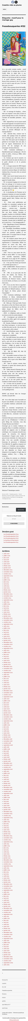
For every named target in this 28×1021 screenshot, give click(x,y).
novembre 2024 (8, 596)
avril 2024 (6, 610)
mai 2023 (6, 632)
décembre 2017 (8, 763)
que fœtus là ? (6, 1004)
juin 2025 (6, 582)
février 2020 (7, 711)
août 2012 (6, 892)
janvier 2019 (7, 737)
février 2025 (7, 590)
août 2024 (6, 602)
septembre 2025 (8, 576)
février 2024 (7, 614)
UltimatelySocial (14, 1020)
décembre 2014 (8, 835)
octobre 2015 (7, 815)
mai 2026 (6, 559)
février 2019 (7, 735)
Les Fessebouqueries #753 (11, 536)
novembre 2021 (8, 668)
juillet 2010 (7, 942)
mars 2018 (6, 757)
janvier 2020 (7, 713)
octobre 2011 (7, 912)
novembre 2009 (8, 958)
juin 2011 (6, 920)
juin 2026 (6, 557)
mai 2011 (6, 922)
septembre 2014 (8, 842)
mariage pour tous (6, 498)
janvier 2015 (7, 833)
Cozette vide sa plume (12, 5)
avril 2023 (6, 634)
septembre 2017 (8, 769)
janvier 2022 (7, 664)
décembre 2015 (8, 811)
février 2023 (7, 638)
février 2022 (7, 662)
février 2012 (7, 904)
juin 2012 (6, 896)
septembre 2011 (8, 914)
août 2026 (6, 553)
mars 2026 (7, 563)
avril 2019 (6, 731)
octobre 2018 (7, 743)
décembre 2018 (8, 739)
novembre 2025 (8, 571)
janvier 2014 (7, 858)
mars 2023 (7, 636)
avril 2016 (6, 803)
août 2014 (6, 844)
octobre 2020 (7, 694)
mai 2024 (6, 608)
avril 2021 (6, 682)
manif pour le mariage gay (16, 497)
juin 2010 (6, 944)
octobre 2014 (7, 840)
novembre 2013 (8, 862)
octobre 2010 (7, 936)
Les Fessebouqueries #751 (11, 542)
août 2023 (6, 626)
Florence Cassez (11, 495)
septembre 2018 (8, 745)
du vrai (4, 987)
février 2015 (7, 831)
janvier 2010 (7, 954)
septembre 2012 (8, 890)
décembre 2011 (8, 908)
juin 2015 (6, 823)
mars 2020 (7, 709)
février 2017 (7, 783)
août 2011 (6, 916)
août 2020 (6, 698)
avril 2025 (6, 586)
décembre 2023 (8, 618)
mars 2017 (6, 781)
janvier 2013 (7, 882)
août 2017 (6, 771)
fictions (4, 994)
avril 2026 (6, 561)
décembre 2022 (8, 642)
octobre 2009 (7, 960)
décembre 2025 (8, 569)
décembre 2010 (8, 932)
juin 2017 (6, 775)
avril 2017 (6, 779)
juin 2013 (6, 872)
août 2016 (6, 795)
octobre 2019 (7, 719)
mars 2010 (6, 950)
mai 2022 (6, 656)
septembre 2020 (8, 696)
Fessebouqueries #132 (13, 26)
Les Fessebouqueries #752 (11, 538)
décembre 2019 (8, 715)
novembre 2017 (8, 765)
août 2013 (6, 868)
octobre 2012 (7, 888)
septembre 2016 (8, 793)
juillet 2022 (7, 652)
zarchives (4, 1008)
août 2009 (6, 964)
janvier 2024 (7, 616)
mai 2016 (6, 801)
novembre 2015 (8, 813)
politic (4, 1001)
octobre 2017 (7, 767)
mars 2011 (6, 926)
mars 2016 (6, 805)
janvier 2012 (7, 906)
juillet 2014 (7, 846)
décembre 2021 (8, 666)
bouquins (5, 980)
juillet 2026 (7, 555)
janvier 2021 (7, 688)
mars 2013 (6, 878)
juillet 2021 (7, 676)
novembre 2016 (8, 789)
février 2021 (7, 686)
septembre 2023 (8, 624)
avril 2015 (6, 827)
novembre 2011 (8, 910)
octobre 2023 (7, 622)
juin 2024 (6, 606)
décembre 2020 (8, 690)
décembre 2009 (8, 956)
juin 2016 (6, 799)
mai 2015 (6, 825)
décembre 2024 (8, 594)
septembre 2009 (8, 962)
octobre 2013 (7, 864)
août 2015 (6, 819)
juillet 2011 (7, 918)
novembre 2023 (8, 620)
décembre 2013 (8, 860)
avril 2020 (6, 707)
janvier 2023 (7, 640)
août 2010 (6, 940)
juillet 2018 (7, 749)
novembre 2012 (8, 886)
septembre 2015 (8, 817)
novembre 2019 (8, 717)
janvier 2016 (7, 809)
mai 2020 (6, 704)
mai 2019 (6, 729)
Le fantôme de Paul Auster (11, 540)
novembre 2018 (8, 741)
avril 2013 (6, 876)
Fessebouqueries (14, 494)
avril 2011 (6, 924)
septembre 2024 (8, 600)
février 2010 (7, 952)
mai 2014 (6, 850)
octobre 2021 (7, 670)
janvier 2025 (7, 592)
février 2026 (7, 565)
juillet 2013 (7, 870)
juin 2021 (6, 678)
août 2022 (6, 650)
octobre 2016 (7, 791)
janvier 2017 (7, 785)
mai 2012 (6, 898)
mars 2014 (6, 854)
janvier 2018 (7, 761)
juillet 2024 (7, 604)
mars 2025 (7, 588)
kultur (4, 997)
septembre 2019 (8, 721)
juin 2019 (6, 727)
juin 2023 (6, 630)
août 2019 (6, 723)
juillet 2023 (7, 628)
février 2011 (7, 928)
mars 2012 (6, 902)
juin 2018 (6, 751)
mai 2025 (6, 584)
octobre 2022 (7, 646)
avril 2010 (6, 948)
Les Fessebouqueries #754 (11, 534)
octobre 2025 (7, 574)
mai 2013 (6, 874)
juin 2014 (6, 848)
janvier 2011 (7, 930)
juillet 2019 (7, 725)
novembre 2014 (8, 837)
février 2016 (7, 807)
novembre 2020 (8, 692)
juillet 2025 (7, 580)
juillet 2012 (7, 894)
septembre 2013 (8, 866)
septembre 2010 (8, 938)
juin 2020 (6, 702)
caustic (4, 983)
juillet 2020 (7, 700)
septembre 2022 (8, 648)
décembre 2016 (8, 787)
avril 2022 (6, 658)
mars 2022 (7, 660)
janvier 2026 (7, 567)
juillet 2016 (7, 797)
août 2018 (6, 747)
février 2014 (7, 856)
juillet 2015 (7, 821)
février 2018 (7, 759)
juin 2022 (6, 654)
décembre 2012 (8, 884)
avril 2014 (6, 852)
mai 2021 (6, 680)
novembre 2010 (8, 934)
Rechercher (5, 507)
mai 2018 (6, 753)
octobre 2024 (7, 598)
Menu (4, 9)
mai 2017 (6, 777)
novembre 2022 (8, 644)
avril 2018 (6, 755)
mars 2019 (6, 733)
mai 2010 (6, 946)
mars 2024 (7, 612)
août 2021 (6, 674)
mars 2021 (6, 684)
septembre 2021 (8, 672)
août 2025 (6, 578)
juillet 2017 (7, 773)
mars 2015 (6, 829)
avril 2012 (6, 900)
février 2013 (7, 880)
